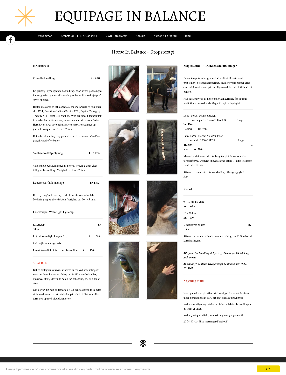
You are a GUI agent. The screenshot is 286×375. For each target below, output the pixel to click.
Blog (188, 35)
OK (268, 368)
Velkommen (45, 35)
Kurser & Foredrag (165, 35)
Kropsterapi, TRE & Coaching (79, 35)
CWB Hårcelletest (117, 35)
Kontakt (141, 35)
